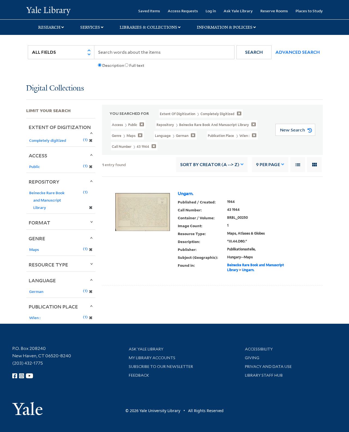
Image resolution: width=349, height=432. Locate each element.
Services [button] (90, 27)
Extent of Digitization (60, 127)
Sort (209, 164)
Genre (37, 238)
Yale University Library (48, 10)
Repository (44, 181)
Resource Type (48, 264)
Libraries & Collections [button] (148, 27)
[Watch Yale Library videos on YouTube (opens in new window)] (29, 375)
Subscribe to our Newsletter (161, 366)
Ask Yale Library (238, 10)
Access (38, 155)
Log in (211, 10)
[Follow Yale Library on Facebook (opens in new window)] (14, 375)
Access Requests (183, 10)
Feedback (139, 375)
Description (113, 65)
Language (42, 280)
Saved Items (149, 10)
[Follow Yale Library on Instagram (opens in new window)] (21, 375)
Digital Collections (55, 88)
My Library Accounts (152, 358)
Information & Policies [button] (224, 27)
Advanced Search (297, 52)
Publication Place (53, 306)
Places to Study (309, 10)
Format (39, 222)
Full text (136, 65)
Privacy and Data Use (268, 366)
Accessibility (259, 349)
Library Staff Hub (264, 375)
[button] (254, 52)
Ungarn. (185, 193)
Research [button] (49, 27)
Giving (252, 358)
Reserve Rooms (274, 10)
